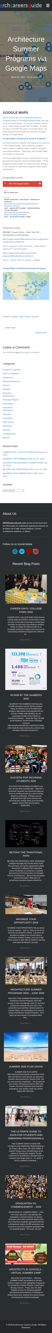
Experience (8, 407)
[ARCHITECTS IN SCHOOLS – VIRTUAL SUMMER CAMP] (26, 1254)
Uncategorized (9, 434)
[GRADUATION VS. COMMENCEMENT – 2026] (26, 1187)
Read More (26, 640)
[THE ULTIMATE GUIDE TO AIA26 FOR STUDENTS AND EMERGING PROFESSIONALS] (26, 1116)
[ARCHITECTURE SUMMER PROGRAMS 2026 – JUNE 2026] (26, 970)
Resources (7, 426)
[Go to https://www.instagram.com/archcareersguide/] (29, 552)
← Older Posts (9, 328)
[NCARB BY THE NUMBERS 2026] (26, 669)
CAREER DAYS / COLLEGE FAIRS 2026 (20, 452)
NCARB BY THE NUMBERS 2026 (17, 459)
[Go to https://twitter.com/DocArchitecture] (22, 552)
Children (6, 389)
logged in (18, 352)
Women (6, 437)
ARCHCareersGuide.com (33, 120)
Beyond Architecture (11, 381)
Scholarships (8, 396)
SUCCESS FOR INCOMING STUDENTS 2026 (23, 463)
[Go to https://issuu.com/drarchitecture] (36, 551)
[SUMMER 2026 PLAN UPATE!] (26, 1047)
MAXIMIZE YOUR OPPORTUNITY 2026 (20, 473)
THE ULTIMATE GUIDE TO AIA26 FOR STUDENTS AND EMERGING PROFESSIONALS (26, 1135)
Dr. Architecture (34, 77)
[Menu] (47, 5)
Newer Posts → (42, 332)
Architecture (8, 377)
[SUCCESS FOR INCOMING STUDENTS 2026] (26, 758)
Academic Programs (12, 370)
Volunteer (7, 414)
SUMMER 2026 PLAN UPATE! (26, 1066)
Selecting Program (11, 400)
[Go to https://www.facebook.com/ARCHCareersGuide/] (15, 552)
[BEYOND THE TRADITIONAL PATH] (26, 833)
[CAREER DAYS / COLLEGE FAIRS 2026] (26, 589)
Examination (8, 404)
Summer (35, 316)
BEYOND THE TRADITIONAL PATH (18, 469)
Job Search (8, 410)
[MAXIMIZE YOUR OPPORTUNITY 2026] (26, 904)
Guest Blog (7, 418)
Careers (15, 316)
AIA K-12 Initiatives (11, 373)
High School (25, 316)
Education (7, 393)
